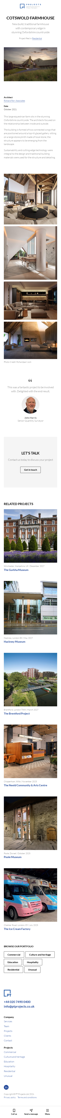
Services (8, 1021)
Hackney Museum (14, 641)
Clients (7, 1035)
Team (6, 1026)
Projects (8, 1031)
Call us (14, 1114)
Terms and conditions (27, 1097)
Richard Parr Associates (14, 100)
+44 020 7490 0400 (17, 1002)
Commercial (14, 954)
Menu (47, 1114)
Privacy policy (10, 1097)
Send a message (31, 1114)
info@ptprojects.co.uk (19, 1006)
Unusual (32, 969)
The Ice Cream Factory (17, 928)
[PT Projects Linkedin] (6, 1087)
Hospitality (32, 962)
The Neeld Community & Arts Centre (25, 785)
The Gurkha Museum (16, 569)
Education (13, 962)
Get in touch (30, 469)
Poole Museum (12, 857)
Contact (8, 1040)
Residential (37, 38)
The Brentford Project (17, 713)
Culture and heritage (40, 954)
